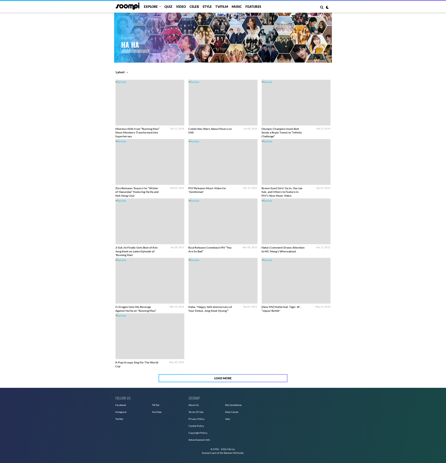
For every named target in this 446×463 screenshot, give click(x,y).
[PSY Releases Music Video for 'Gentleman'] (223, 162)
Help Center (232, 411)
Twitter (119, 418)
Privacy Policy (197, 418)
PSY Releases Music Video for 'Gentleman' (207, 190)
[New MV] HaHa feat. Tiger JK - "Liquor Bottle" (281, 308)
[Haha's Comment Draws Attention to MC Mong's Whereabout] (296, 221)
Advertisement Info (199, 439)
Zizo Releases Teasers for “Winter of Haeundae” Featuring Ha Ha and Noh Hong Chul (137, 191)
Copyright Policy (198, 432)
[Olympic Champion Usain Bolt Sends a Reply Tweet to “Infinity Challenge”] (296, 102)
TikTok (155, 404)
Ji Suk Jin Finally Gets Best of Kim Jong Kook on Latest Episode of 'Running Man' (136, 251)
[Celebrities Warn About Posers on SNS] (223, 102)
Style (207, 7)
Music (237, 7)
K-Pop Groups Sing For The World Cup (136, 364)
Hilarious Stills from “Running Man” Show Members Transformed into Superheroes (137, 132)
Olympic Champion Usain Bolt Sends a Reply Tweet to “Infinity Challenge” (282, 132)
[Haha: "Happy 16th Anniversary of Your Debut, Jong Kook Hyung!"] (223, 281)
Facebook (120, 404)
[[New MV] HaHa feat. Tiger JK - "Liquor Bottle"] (296, 281)
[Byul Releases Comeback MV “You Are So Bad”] (223, 221)
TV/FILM (221, 7)
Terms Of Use (196, 411)
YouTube (157, 411)
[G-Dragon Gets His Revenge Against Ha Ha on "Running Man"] (150, 281)
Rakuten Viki (230, 453)
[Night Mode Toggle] (327, 7)
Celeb (194, 7)
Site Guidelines (233, 404)
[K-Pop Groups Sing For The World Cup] (150, 336)
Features (253, 7)
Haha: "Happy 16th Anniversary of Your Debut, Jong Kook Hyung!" (210, 308)
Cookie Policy (196, 425)
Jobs (227, 418)
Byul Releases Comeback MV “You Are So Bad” (210, 249)
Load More (223, 378)
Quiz (168, 7)
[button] (122, 72)
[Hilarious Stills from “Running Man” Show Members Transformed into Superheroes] (150, 102)
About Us (194, 404)
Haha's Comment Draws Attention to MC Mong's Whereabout (283, 249)
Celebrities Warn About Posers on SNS (210, 130)
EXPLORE (151, 7)
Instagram (120, 411)
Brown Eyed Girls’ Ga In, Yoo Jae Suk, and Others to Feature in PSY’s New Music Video (282, 191)
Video (181, 7)
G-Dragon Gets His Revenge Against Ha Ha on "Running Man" (135, 308)
